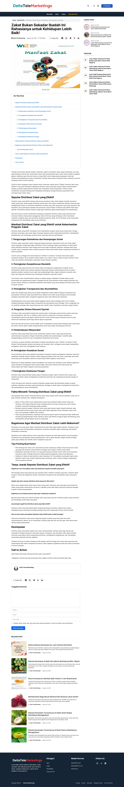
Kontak (83, 783)
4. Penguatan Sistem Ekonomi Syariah (29, 124)
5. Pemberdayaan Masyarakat (26, 128)
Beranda (49, 14)
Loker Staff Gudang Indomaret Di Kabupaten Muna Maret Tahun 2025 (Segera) (101, 44)
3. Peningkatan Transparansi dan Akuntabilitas (32, 119)
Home (14, 20)
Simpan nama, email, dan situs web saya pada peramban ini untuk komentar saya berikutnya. (43, 623)
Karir (57, 14)
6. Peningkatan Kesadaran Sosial (27, 132)
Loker (63, 14)
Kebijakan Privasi (98, 783)
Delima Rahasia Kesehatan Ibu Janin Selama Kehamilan (50, 645)
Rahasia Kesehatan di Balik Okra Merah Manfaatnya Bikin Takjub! (54, 661)
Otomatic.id (74, 769)
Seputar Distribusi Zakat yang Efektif (27, 102)
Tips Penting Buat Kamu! (25, 149)
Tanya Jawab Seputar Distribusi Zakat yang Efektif (31, 154)
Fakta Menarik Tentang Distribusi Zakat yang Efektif (32, 141)
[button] (88, 6)
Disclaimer (89, 783)
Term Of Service (108, 783)
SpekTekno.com (76, 763)
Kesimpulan (19, 158)
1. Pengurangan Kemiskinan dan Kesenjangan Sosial (34, 111)
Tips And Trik (72, 14)
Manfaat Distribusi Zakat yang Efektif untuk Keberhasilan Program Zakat (38, 107)
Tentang (78, 783)
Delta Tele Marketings (19, 38)
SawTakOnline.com (76, 766)
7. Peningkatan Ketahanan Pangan (28, 136)
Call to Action (19, 162)
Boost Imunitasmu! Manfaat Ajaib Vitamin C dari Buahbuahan (52, 679)
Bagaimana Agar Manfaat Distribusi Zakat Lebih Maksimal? (34, 145)
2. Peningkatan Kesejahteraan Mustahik (30, 115)
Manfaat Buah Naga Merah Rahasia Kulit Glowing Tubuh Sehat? (53, 697)
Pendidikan (50, 769)
